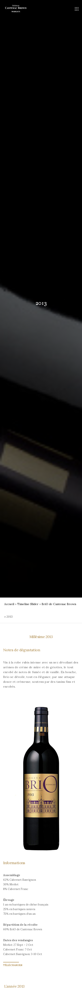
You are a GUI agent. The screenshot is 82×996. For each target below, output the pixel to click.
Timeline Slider (27, 604)
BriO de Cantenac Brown (59, 604)
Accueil (9, 604)
